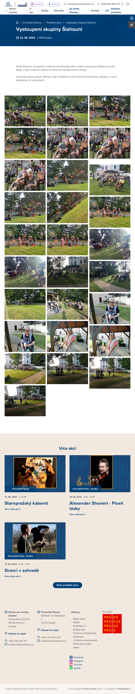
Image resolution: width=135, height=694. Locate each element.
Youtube (78, 664)
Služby (44, 10)
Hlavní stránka (13, 10)
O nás (31, 10)
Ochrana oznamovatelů (85, 640)
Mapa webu (79, 618)
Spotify (77, 668)
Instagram (39, 4)
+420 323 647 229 (51, 637)
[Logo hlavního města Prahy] (116, 624)
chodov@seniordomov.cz (81, 4)
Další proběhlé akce (67, 585)
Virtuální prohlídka (116, 10)
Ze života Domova (74, 10)
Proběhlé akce (53, 22)
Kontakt (95, 10)
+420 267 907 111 (110, 4)
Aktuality (59, 10)
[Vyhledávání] (127, 4)
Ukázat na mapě (17, 633)
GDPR (76, 622)
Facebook (55, 4)
